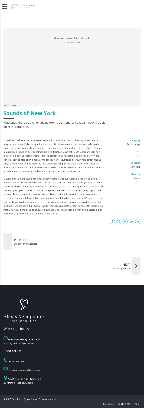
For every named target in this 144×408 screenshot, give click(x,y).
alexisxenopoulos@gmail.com (24, 370)
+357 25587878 (16, 361)
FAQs (136, 404)
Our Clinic (108, 404)
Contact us (124, 404)
